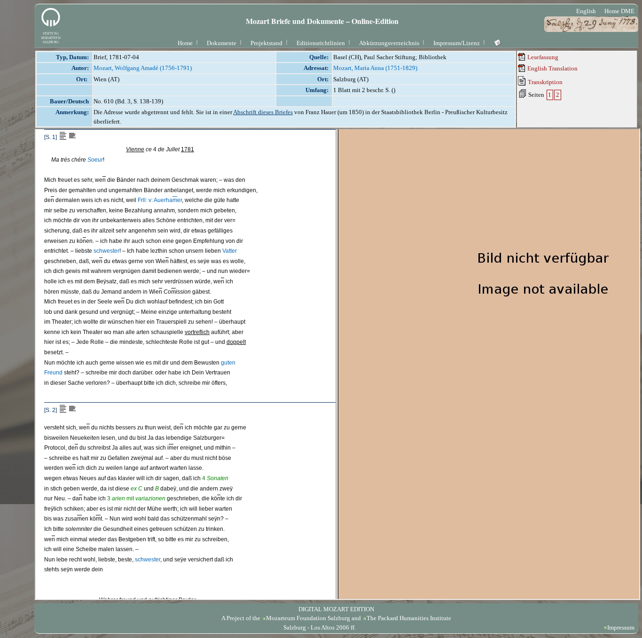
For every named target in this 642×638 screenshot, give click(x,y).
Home (185, 43)
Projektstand (266, 43)
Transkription (544, 82)
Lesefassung (542, 57)
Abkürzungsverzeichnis (389, 43)
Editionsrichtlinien (321, 43)
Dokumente (221, 43)
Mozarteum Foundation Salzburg (308, 618)
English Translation (552, 68)
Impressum (620, 627)
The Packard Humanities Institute (409, 618)
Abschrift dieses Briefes (263, 112)
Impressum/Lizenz (456, 43)
